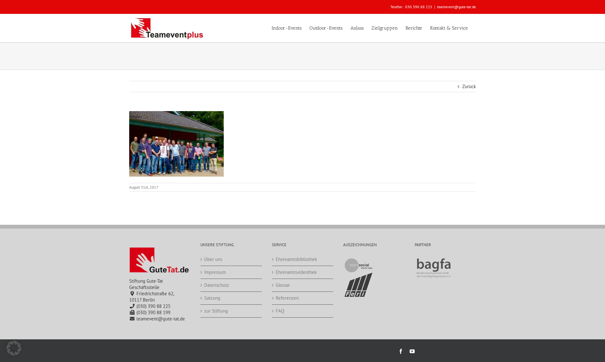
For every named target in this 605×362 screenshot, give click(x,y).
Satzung (212, 298)
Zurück (469, 86)
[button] (14, 348)
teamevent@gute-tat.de (456, 6)
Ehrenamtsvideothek (296, 272)
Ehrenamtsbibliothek (296, 259)
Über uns (213, 259)
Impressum (215, 272)
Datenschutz (216, 285)
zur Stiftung (216, 311)
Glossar (283, 285)
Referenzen (287, 298)
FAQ (280, 311)
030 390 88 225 (418, 6)
